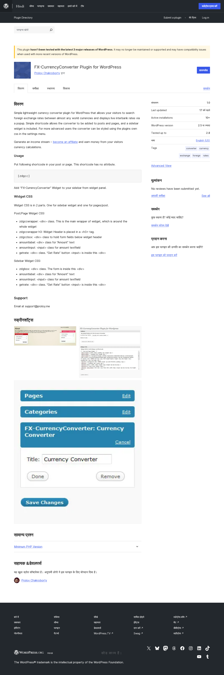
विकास (66, 88)
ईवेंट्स (136, 622)
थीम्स (56, 622)
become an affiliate (65, 142)
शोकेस (56, 616)
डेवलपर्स (97, 627)
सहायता (97, 622)
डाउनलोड (203, 70)
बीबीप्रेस (179, 627)
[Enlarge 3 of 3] (136, 385)
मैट (176, 622)
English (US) (203, 140)
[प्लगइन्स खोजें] (51, 29)
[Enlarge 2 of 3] (136, 331)
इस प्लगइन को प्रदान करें (164, 255)
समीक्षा (35, 88)
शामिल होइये (139, 616)
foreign (196, 155)
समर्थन (206, 88)
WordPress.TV (103, 633)
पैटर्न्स (56, 633)
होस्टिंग (17, 627)
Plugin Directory (23, 17)
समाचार (17, 622)
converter (191, 148)
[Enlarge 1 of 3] (71, 331)
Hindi (50, 653)
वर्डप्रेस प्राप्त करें (209, 6)
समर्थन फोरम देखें (160, 225)
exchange (185, 155)
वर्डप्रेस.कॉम (180, 616)
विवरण (21, 88)
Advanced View (161, 165)
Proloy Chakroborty (47, 73)
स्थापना (51, 88)
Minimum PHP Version (28, 546)
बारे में (16, 616)
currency (204, 148)
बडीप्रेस (179, 633)
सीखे (96, 616)
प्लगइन (57, 627)
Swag (138, 633)
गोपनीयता (18, 633)
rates (206, 155)
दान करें (138, 627)
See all (206, 195)
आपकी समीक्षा (158, 195)
